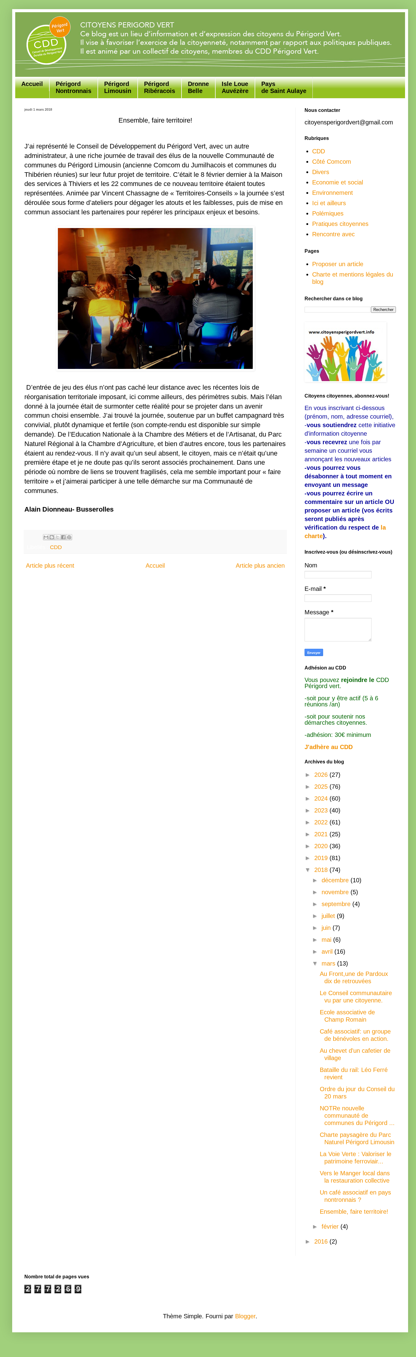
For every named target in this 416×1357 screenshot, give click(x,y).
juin (327, 927)
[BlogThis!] (52, 537)
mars (329, 963)
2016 (322, 1241)
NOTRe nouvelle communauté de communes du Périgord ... (357, 1115)
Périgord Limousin (117, 87)
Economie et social (337, 182)
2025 (322, 786)
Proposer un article (337, 264)
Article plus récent (50, 565)
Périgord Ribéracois (159, 87)
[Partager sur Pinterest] (69, 537)
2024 (322, 798)
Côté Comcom (331, 161)
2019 (322, 858)
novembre (336, 892)
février (331, 1226)
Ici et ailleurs (329, 203)
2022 (322, 822)
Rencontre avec (333, 234)
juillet (329, 915)
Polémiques (328, 213)
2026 (322, 774)
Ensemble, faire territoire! (354, 1211)
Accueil (32, 83)
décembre (336, 880)
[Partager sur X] (58, 537)
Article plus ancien (260, 565)
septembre (337, 904)
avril (328, 951)
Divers (320, 172)
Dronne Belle (198, 87)
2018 (322, 869)
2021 (322, 834)
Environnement (332, 192)
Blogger (245, 1316)
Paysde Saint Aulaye (283, 87)
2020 (322, 846)
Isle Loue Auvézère (235, 87)
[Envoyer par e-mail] (46, 537)
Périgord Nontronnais (73, 87)
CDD (56, 547)
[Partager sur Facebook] (63, 537)
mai (327, 939)
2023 (322, 810)
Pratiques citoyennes (340, 223)
